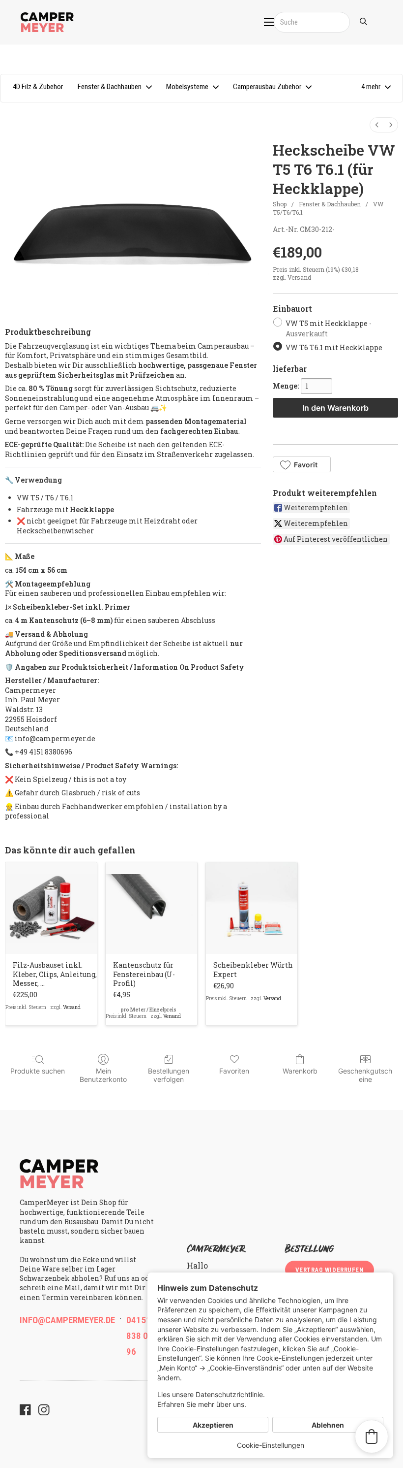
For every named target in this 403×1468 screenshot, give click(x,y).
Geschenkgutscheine (365, 1075)
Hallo (197, 1265)
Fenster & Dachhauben (330, 204)
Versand (299, 277)
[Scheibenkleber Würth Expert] (251, 908)
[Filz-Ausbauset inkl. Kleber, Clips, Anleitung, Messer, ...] (51, 908)
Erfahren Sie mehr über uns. (201, 1404)
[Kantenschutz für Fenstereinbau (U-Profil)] (151, 908)
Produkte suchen (37, 1071)
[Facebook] (25, 1411)
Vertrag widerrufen (329, 1269)
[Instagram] (44, 1411)
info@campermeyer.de (67, 1320)
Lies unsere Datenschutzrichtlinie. (211, 1394)
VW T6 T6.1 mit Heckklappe (334, 347)
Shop (280, 204)
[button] (376, 88)
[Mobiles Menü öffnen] (269, 22)
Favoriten (234, 1071)
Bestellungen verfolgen (168, 1075)
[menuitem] (377, 125)
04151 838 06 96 (139, 1336)
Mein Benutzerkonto (103, 1075)
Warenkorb (300, 1071)
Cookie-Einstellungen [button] (270, 1445)
